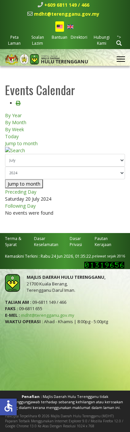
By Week (14, 129)
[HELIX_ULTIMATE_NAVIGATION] (121, 59)
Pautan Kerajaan (103, 241)
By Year (13, 115)
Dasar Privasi (76, 241)
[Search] (65, 150)
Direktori (79, 37)
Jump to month (21, 143)
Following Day (20, 206)
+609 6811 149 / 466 (66, 5)
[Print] (18, 103)
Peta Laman (14, 40)
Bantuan (59, 37)
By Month (15, 122)
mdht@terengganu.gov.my (66, 14)
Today (12, 136)
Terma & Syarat (13, 241)
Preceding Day (20, 192)
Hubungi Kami (102, 40)
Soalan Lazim (37, 40)
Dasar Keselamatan (46, 241)
